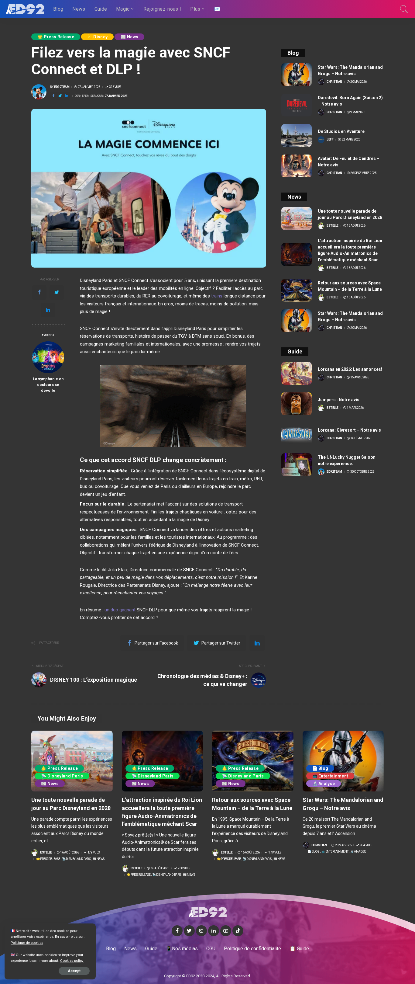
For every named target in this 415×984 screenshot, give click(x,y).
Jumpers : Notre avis (338, 399)
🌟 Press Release (55, 36)
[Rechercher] (404, 9)
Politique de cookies (27, 943)
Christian (334, 81)
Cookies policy (72, 960)
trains (216, 296)
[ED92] (25, 9)
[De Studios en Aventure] (296, 135)
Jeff (330, 139)
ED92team (61, 87)
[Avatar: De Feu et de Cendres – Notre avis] (296, 166)
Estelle (332, 225)
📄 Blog (320, 768)
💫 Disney (97, 36)
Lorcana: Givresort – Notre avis (349, 430)
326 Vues (115, 87)
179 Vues (93, 852)
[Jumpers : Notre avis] (296, 403)
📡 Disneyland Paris (62, 776)
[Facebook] (39, 292)
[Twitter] (57, 292)
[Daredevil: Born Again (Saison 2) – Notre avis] (296, 105)
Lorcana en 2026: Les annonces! (350, 369)
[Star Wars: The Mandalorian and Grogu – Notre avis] (296, 74)
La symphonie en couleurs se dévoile (48, 385)
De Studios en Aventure (341, 131)
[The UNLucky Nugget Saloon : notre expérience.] (296, 464)
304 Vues (366, 845)
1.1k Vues (274, 852)
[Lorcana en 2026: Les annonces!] (296, 373)
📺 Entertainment (330, 776)
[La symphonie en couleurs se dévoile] (48, 357)
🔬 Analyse (323, 783)
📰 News (129, 36)
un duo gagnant (120, 610)
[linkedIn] (48, 310)
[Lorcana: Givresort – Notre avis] (296, 434)
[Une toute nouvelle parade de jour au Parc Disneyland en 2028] (296, 218)
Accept (74, 971)
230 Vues (184, 868)
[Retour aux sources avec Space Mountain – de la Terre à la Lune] (296, 290)
